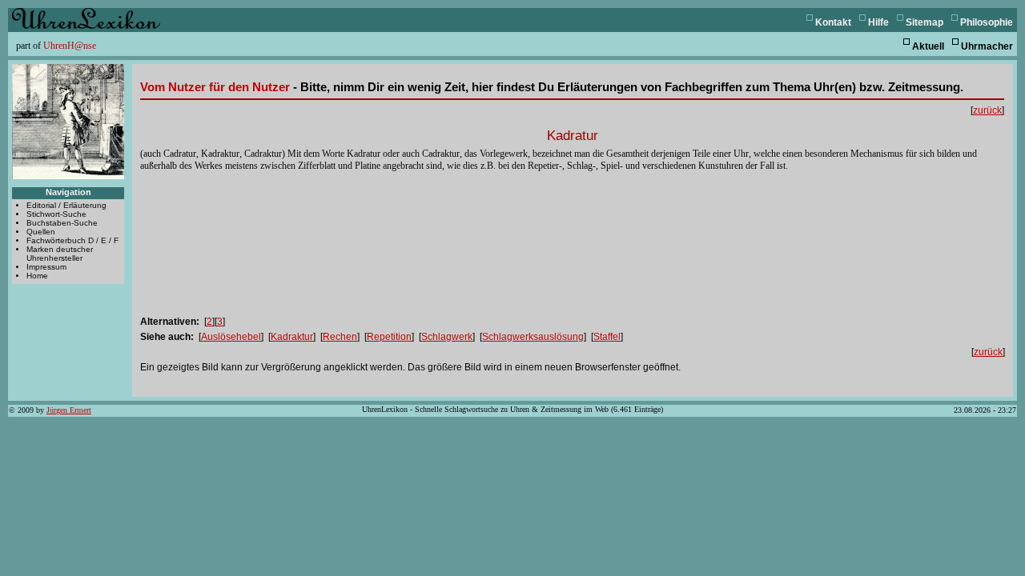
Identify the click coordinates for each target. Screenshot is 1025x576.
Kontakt (833, 22)
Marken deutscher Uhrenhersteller (59, 253)
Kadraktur (292, 336)
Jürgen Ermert (68, 410)
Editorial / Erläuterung (66, 205)
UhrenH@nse (69, 45)
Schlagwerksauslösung (533, 336)
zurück (987, 110)
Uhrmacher (987, 46)
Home (37, 275)
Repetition (389, 336)
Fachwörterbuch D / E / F (72, 240)
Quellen (40, 231)
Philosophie (986, 22)
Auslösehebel (231, 336)
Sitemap (924, 22)
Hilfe (878, 22)
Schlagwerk (446, 336)
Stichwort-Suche (56, 214)
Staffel (607, 336)
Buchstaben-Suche (62, 222)
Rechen (340, 336)
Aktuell (928, 46)
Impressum (46, 266)
